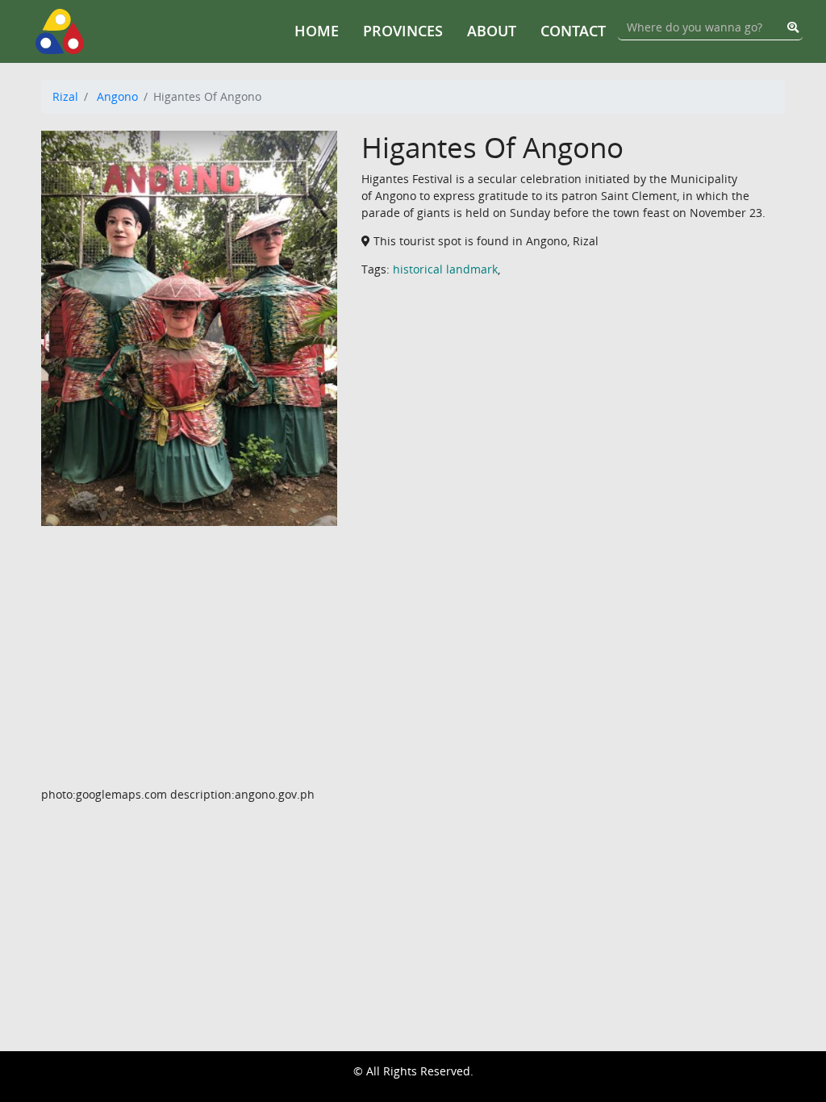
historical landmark (445, 269)
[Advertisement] (413, 673)
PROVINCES (403, 30)
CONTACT (573, 30)
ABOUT (491, 30)
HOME (316, 30)
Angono (117, 96)
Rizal (65, 96)
